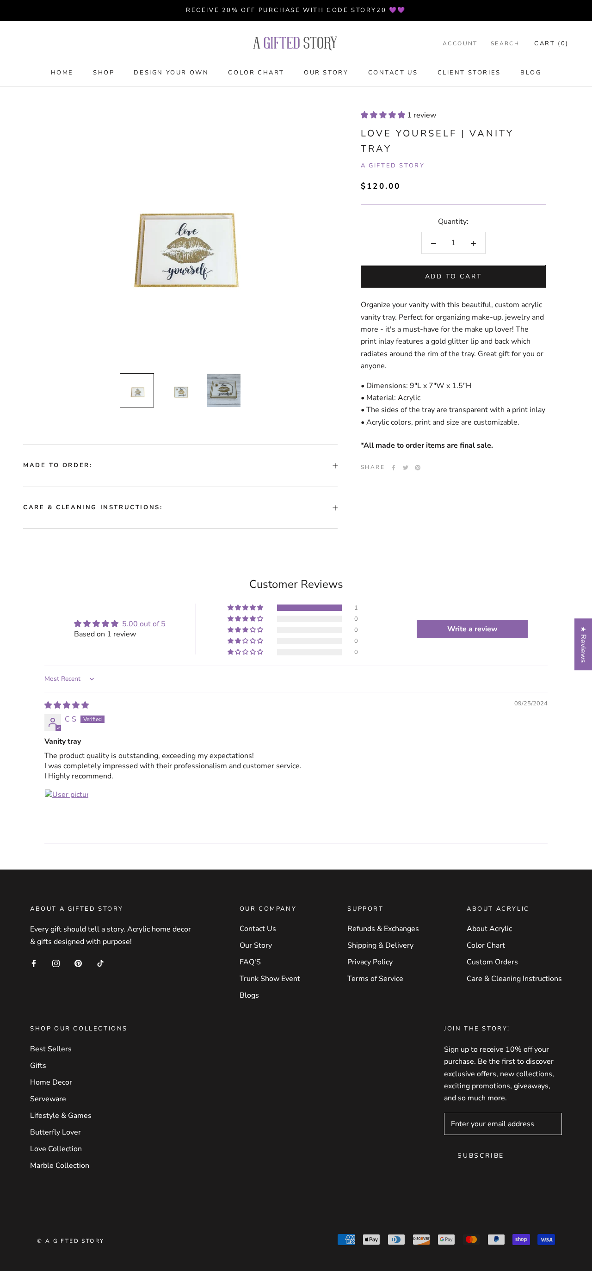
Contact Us (393, 72)
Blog (530, 72)
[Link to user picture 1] (66, 811)
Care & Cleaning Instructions (514, 979)
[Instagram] (56, 963)
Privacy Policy (370, 962)
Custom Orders (492, 962)
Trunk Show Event (270, 979)
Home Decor (51, 1082)
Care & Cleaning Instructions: (92, 507)
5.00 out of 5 (144, 624)
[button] (384, 115)
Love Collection (56, 1149)
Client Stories (469, 72)
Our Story (326, 72)
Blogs (249, 995)
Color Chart (256, 72)
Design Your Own (171, 72)
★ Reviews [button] (583, 644)
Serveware (48, 1099)
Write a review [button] (472, 629)
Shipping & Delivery (380, 945)
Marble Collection (59, 1165)
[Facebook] (393, 467)
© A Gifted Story (70, 1241)
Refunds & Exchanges (383, 929)
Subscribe (480, 1155)
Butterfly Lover (55, 1132)
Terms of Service (375, 979)
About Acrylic (489, 929)
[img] (66, 705)
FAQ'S (250, 962)
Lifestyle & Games (61, 1116)
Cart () (551, 43)
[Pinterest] (417, 467)
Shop (103, 72)
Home (62, 72)
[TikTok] (100, 963)
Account (460, 43)
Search (505, 43)
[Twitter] (405, 467)
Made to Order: (57, 465)
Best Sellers (51, 1049)
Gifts (38, 1066)
